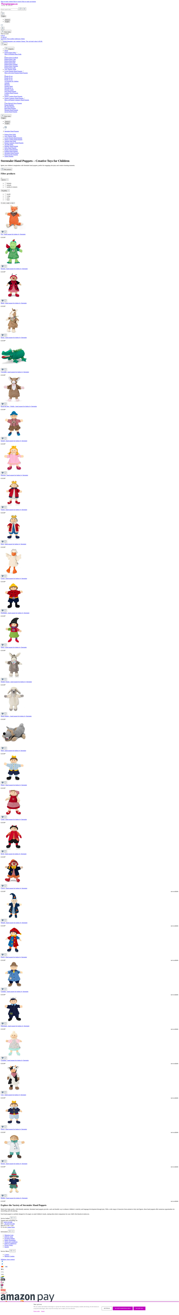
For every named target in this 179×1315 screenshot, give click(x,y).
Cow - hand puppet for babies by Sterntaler (13, 1095)
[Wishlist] (2, 26)
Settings (107, 1308)
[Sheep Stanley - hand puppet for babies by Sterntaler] (14, 711)
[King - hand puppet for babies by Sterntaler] (14, 539)
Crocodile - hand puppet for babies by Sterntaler (15, 372)
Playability (4, 190)
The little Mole (8, 144)
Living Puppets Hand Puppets (13, 138)
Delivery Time (8, 1237)
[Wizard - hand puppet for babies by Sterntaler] (14, 918)
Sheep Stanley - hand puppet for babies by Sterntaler (16, 716)
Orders (23, 39)
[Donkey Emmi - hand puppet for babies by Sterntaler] (14, 677)
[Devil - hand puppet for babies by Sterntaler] (14, 849)
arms (8, 198)
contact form (11, 1227)
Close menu (7, 32)
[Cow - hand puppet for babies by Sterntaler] (14, 1090)
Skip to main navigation (29, 1)
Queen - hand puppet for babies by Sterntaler (14, 509)
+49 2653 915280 (9, 1224)
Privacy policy (37, 1311)
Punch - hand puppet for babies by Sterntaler (14, 957)
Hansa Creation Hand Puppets (13, 139)
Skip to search (17, 1)
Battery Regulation (10, 1240)
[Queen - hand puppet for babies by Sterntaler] (14, 505)
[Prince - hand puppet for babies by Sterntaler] (14, 780)
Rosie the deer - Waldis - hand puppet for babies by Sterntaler (19, 406)
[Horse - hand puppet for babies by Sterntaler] (14, 333)
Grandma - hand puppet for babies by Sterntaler (15, 1060)
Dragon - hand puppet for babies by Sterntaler (14, 268)
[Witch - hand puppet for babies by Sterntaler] (14, 642)
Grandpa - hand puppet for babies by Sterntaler (14, 991)
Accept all (139, 1308)
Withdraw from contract (8, 1259)
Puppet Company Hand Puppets (13, 143)
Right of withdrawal (10, 1243)
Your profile (10, 39)
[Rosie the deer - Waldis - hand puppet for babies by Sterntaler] (14, 401)
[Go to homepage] (10, 6)
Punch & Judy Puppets (11, 154)
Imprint (6, 1247)
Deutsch (7, 19)
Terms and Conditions (10, 1242)
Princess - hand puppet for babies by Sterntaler (14, 475)
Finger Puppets (8, 156)
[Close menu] (5, 56)
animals (9, 185)
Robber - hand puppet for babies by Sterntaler (14, 1198)
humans (9, 183)
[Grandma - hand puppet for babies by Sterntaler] (14, 1055)
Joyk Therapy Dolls (10, 136)
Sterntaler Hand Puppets (11, 153)
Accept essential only (123, 1308)
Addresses (17, 39)
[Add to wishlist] (4, 231)
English (7, 21)
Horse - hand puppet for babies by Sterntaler (14, 337)
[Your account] (2, 28)
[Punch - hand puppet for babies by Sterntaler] (14, 952)
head (8, 200)
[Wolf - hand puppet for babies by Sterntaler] (14, 746)
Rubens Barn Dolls (10, 134)
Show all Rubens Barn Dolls (12, 54)
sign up (4, 37)
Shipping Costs (8, 1235)
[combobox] (9, 10)
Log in (3, 35)
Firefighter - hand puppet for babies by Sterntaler (15, 613)
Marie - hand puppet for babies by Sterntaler (14, 303)
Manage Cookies (9, 1256)
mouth (8, 194)
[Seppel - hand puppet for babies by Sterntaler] (14, 436)
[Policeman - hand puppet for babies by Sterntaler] (14, 1021)
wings (8, 196)
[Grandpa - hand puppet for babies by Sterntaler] (14, 987)
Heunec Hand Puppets (11, 149)
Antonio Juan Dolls (10, 141)
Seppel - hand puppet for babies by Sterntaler (14, 441)
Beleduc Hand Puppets (11, 146)
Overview (4, 39)
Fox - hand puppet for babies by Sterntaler (13, 234)
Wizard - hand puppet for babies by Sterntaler (14, 922)
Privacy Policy (8, 1245)
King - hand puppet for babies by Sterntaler (13, 544)
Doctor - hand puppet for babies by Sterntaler (14, 1163)
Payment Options (9, 1238)
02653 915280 (8, 1222)
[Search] (20, 9)
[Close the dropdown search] (24, 9)
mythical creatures (12, 187)
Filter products (7, 169)
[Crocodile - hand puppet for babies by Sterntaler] (14, 367)
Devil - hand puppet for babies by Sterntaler (13, 854)
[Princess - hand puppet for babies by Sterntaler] (14, 470)
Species (3, 180)
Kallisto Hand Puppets (11, 151)
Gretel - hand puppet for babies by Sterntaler (14, 819)
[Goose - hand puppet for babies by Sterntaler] (14, 574)
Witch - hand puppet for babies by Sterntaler (14, 647)
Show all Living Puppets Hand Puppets (16, 73)
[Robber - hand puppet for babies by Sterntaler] (14, 1193)
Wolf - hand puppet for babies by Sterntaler (13, 750)
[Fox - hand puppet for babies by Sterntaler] (14, 229)
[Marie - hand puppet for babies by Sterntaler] (14, 298)
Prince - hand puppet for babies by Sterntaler (14, 785)
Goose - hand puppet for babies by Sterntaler (14, 578)
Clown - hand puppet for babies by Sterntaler (14, 888)
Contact (6, 1254)
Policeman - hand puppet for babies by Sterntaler (15, 1026)
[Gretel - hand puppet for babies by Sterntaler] (14, 814)
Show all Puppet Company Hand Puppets (16, 100)
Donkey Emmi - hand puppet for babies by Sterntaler (16, 682)
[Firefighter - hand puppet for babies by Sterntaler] (14, 608)
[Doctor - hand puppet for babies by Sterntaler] (14, 1159)
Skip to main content (7, 1)
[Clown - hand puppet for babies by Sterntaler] (14, 883)
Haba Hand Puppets (10, 148)
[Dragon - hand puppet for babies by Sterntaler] (14, 264)
